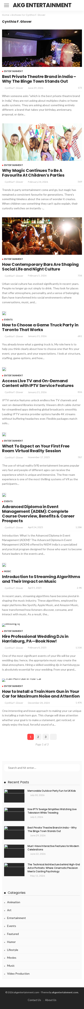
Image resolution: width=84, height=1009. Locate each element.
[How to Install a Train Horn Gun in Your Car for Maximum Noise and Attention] (22, 680)
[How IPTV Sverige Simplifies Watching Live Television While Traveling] (14, 814)
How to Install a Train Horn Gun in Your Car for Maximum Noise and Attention (41, 694)
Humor (11, 942)
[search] (78, 5)
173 (80, 87)
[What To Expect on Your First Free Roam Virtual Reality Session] (4, 434)
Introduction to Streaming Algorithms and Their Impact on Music (41, 579)
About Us (50, 1000)
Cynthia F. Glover (14, 87)
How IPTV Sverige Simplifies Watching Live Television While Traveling (52, 810)
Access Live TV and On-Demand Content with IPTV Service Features (38, 383)
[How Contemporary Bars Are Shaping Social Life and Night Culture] (42, 236)
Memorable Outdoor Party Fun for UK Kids (52, 791)
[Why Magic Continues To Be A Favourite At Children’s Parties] (42, 142)
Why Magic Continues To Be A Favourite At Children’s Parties (33, 173)
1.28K (78, 527)
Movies (11, 957)
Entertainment (13, 71)
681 (80, 336)
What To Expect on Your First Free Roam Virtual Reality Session (36, 448)
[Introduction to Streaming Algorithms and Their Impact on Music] (4, 565)
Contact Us (34, 1000)
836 (80, 391)
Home (5, 15)
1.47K (78, 702)
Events (8, 319)
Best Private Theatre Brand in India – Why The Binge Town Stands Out (39, 79)
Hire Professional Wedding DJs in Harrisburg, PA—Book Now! (35, 639)
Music (7, 571)
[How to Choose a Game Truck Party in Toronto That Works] (4, 313)
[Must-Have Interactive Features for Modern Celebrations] (14, 851)
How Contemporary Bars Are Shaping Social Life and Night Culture (40, 267)
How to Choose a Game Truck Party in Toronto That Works (40, 327)
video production (18, 973)
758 (80, 275)
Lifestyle (12, 950)
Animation (13, 902)
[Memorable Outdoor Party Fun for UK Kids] (14, 796)
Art (9, 910)
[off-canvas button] (6, 5)
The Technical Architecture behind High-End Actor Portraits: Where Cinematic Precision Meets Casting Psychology (54, 868)
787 (80, 457)
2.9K (79, 587)
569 (80, 181)
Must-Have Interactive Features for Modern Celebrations (53, 847)
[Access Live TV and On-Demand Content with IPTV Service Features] (4, 369)
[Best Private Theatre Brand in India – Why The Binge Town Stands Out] (42, 48)
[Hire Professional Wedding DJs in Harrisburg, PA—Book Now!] (11, 625)
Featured (13, 934)
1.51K (78, 647)
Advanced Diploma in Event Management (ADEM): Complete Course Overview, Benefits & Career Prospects (38, 514)
